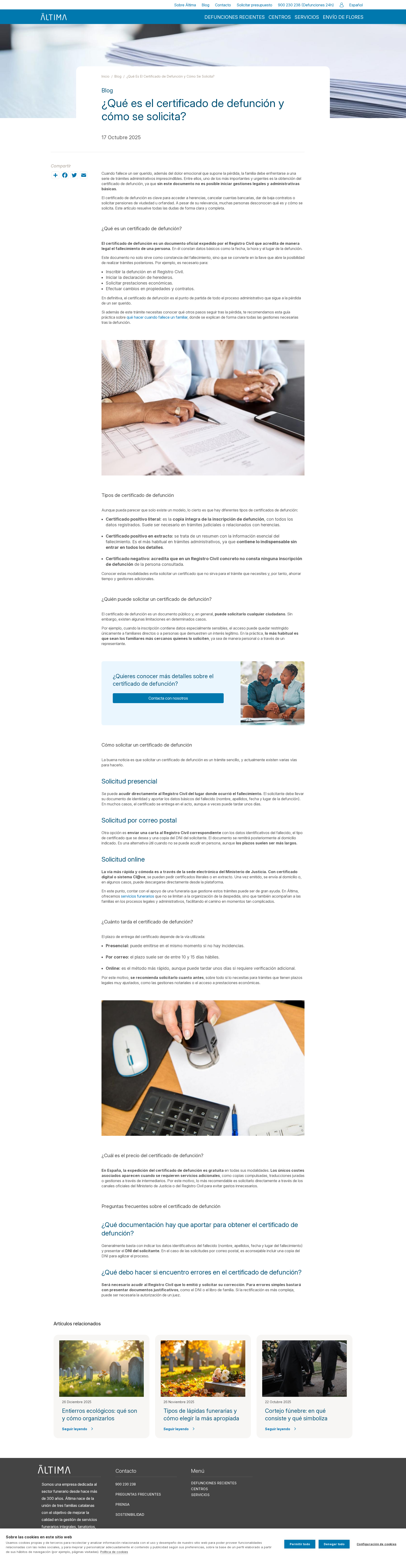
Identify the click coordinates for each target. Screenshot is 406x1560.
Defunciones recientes (234, 17)
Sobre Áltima (185, 5)
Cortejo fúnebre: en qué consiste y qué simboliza (296, 1414)
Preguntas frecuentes (138, 1494)
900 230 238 (125, 1484)
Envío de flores (343, 17)
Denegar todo (334, 1544)
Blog (205, 5)
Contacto (223, 5)
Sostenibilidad (129, 1514)
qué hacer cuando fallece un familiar (157, 317)
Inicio (105, 76)
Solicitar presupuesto (254, 5)
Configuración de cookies (376, 1544)
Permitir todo (300, 1544)
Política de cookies (114, 1552)
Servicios (307, 17)
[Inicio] (54, 17)
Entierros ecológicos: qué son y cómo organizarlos (99, 1414)
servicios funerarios (137, 896)
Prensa (122, 1504)
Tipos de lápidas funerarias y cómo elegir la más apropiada (201, 1414)
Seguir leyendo (74, 1429)
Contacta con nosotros (168, 698)
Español (356, 5)
